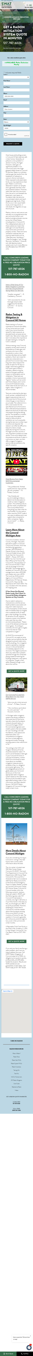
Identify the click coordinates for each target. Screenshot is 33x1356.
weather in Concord (12, 917)
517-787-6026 (29, 7)
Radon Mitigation (11, 286)
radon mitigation (15, 387)
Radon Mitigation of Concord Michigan (16, 785)
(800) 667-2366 (16, 1110)
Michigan (9, 431)
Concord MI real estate (13, 898)
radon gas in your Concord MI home (16, 754)
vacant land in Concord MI (14, 908)
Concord (8, 539)
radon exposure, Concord (14, 607)
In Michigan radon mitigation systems (15, 716)
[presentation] (17, 134)
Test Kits (16, 1074)
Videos (16, 1090)
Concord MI (11, 157)
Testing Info (16, 1070)
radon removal (12, 639)
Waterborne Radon (16, 1087)
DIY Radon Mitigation (16, 1080)
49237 (20, 894)
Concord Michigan (15, 853)
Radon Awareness (16, 1067)
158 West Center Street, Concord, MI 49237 (14, 870)
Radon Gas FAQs (16, 1060)
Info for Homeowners (16, 1077)
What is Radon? (17, 1053)
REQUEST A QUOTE (12, 144)
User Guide (16, 1084)
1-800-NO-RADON (6, 8)
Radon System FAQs (16, 1063)
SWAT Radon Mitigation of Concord (14, 955)
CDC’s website (11, 341)
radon (7, 191)
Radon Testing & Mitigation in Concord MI (14, 317)
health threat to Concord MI (16, 171)
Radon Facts (16, 1057)
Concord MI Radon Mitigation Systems (16, 596)
